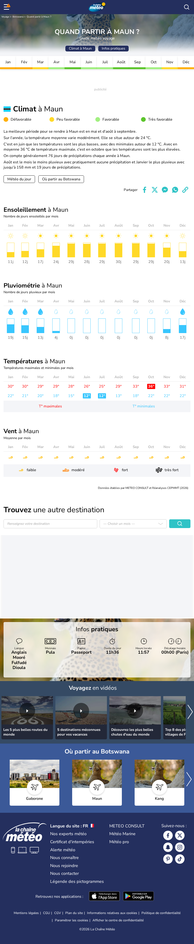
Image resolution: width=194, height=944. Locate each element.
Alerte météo (62, 850)
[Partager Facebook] (144, 190)
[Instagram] (180, 847)
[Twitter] (180, 835)
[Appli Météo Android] (138, 896)
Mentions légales (26, 913)
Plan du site (74, 913)
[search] (186, 7)
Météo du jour (19, 179)
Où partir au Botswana (61, 179)
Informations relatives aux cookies (112, 913)
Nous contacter (64, 873)
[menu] (7, 7)
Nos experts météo (68, 834)
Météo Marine (122, 834)
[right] (190, 712)
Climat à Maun (80, 48)
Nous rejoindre (64, 865)
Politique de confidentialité (161, 913)
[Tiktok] (180, 859)
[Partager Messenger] (165, 190)
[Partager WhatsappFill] (175, 190)
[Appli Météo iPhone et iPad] (104, 896)
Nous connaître (64, 857)
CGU (46, 913)
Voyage (5, 16)
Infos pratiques (113, 48)
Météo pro (119, 842)
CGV (57, 913)
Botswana (18, 16)
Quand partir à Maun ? (39, 16)
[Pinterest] (168, 859)
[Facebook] (168, 835)
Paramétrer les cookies (71, 920)
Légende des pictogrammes (77, 881)
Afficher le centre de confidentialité (118, 920)
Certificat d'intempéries (72, 842)
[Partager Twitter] (155, 190)
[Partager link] (185, 190)
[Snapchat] (168, 847)
